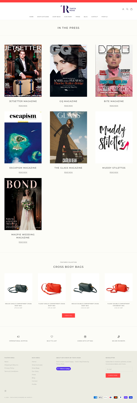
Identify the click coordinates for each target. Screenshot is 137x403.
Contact (94, 16)
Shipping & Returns (11, 365)
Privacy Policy (9, 368)
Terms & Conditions (11, 371)
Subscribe (113, 375)
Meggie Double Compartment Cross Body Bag (85, 304)
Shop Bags (56, 16)
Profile (105, 16)
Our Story (68, 16)
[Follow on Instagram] (5, 391)
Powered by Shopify (25, 397)
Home (31, 16)
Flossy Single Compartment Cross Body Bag (52, 304)
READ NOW (23, 106)
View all (68, 315)
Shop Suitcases (43, 16)
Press (78, 16)
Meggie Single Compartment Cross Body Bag (18, 304)
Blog (86, 16)
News (6, 362)
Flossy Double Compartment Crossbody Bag (119, 304)
